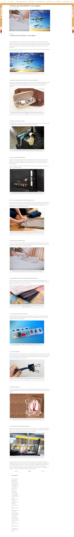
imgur (41, 344)
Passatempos (31, 1)
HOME (29, 471)
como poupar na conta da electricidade (26, 465)
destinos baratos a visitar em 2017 (18, 464)
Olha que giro (50, 1)
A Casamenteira (40, 1)
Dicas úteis (16, 7)
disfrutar (34, 468)
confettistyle (40, 150)
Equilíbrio (58, 1)
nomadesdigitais (40, 271)
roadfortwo (26, 113)
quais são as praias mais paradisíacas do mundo (35, 464)
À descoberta (66, 1)
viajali (27, 233)
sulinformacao (42, 456)
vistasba (30, 306)
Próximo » (43, 471)
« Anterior (16, 471)
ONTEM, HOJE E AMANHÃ (21, 1)
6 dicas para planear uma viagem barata (34, 463)
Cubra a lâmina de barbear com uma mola (22, 468)
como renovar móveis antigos (40, 465)
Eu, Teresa (11, 1)
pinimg (40, 419)
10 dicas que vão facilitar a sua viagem (20, 467)
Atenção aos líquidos (32, 467)
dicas (31, 468)
